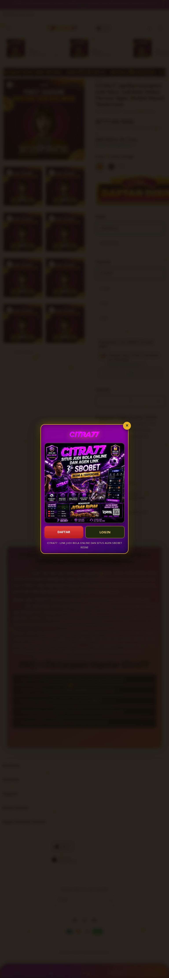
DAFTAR (63, 532)
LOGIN (105, 532)
